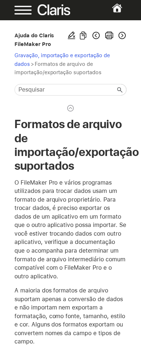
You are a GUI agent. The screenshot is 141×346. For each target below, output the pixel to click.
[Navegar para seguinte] (121, 35)
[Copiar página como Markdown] (83, 35)
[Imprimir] (109, 35)
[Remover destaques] (71, 35)
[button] (120, 90)
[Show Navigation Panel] (19, 10)
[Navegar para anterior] (96, 35)
